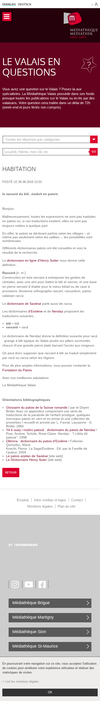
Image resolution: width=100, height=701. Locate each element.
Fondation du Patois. (17, 370)
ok (50, 692)
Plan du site (66, 506)
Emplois (23, 500)
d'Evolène (35, 311)
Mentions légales (40, 506)
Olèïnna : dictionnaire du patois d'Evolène (37, 441)
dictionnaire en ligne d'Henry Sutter (33, 260)
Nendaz (57, 311)
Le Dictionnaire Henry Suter (26, 460)
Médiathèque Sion (29, 631)
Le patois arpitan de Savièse (27, 456)
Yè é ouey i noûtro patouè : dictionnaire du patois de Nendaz (50, 430)
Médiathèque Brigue (31, 602)
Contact (77, 500)
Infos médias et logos (50, 500)
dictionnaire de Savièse (24, 303)
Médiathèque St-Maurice (35, 646)
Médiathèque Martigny (33, 617)
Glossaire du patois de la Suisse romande (36, 407)
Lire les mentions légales (22, 681)
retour (11, 472)
